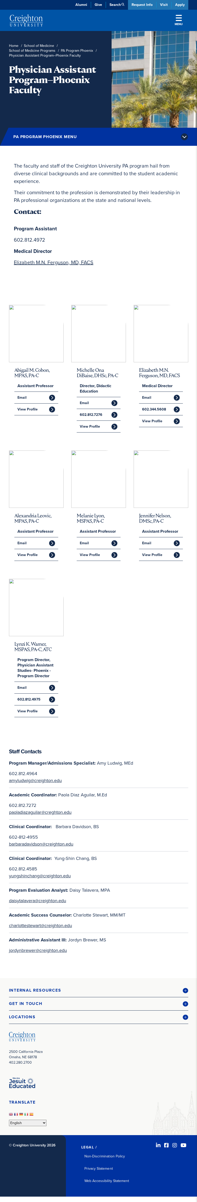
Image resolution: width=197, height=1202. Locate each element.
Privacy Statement (98, 1168)
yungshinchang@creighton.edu (40, 875)
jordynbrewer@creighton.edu (38, 950)
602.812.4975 (29, 699)
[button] (98, 990)
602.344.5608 (154, 409)
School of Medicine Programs (32, 50)
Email (22, 397)
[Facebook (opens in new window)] (166, 1145)
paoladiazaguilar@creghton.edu (40, 812)
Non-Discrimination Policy (104, 1156)
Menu (179, 24)
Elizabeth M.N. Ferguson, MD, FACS (53, 262)
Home (13, 45)
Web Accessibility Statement (106, 1181)
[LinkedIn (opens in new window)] (158, 1145)
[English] (11, 1115)
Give (98, 4)
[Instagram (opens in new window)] (175, 1145)
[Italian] (26, 1115)
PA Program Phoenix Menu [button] (45, 137)
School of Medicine (39, 45)
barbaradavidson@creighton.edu (41, 844)
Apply (180, 4)
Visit (164, 4)
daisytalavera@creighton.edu (37, 900)
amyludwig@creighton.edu (35, 780)
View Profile (27, 409)
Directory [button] (53, 123)
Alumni (81, 4)
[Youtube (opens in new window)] (183, 1145)
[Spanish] (32, 1115)
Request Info (142, 4)
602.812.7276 (91, 414)
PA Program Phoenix (77, 50)
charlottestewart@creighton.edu (40, 925)
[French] (16, 1115)
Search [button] (115, 4)
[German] (21, 1115)
